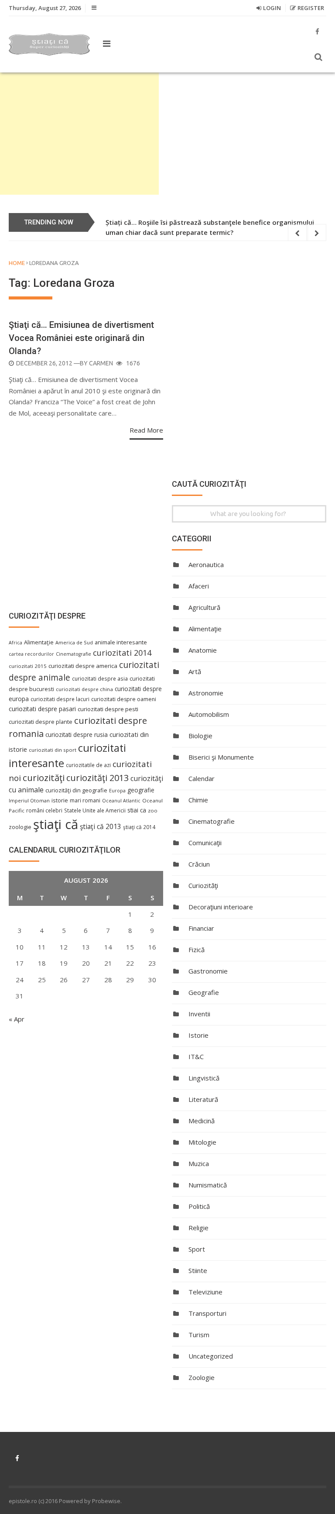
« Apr (16, 1019)
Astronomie (205, 692)
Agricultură (204, 607)
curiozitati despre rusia (76, 734)
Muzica (198, 1163)
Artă (194, 671)
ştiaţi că (55, 824)
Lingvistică (203, 1078)
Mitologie (202, 1142)
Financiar (201, 928)
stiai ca (136, 810)
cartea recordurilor (31, 654)
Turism (198, 1334)
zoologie (20, 827)
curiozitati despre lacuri (60, 698)
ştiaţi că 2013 (100, 826)
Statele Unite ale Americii (95, 810)
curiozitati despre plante (40, 722)
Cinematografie (211, 821)
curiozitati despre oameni (123, 699)
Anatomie (202, 650)
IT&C (196, 1056)
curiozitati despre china (84, 689)
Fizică (196, 949)
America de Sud (74, 642)
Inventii (199, 1013)
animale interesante (121, 642)
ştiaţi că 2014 (139, 826)
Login (272, 8)
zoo (152, 810)
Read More (146, 430)
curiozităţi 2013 (97, 778)
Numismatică (207, 1184)
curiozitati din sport (52, 750)
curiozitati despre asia (100, 678)
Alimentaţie (205, 628)
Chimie (198, 799)
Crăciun (199, 864)
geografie (140, 790)
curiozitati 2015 (28, 666)
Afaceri (198, 586)
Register (310, 8)
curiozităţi (44, 777)
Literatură (203, 1099)
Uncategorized (210, 1356)
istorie (59, 800)
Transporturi (207, 1313)
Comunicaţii (205, 842)
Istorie (198, 1035)
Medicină (201, 1120)
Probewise (106, 1501)
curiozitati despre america (82, 666)
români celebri (44, 810)
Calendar (201, 778)
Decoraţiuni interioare (220, 906)
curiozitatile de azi (88, 764)
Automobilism (208, 714)
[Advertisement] (79, 133)
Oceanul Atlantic (121, 801)
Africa (15, 643)
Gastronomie (208, 971)
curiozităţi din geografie (76, 790)
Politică (199, 1206)
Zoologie (201, 1377)
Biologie (200, 735)
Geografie (203, 992)
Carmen (101, 363)
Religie (198, 1227)
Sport (196, 1249)
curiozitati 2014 (122, 652)
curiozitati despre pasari (42, 709)
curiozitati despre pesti (108, 709)
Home (17, 263)
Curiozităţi (203, 885)
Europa (117, 791)
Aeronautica (206, 564)
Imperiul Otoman (29, 800)
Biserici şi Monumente (221, 757)
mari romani (85, 800)
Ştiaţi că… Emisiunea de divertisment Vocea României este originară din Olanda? (81, 338)
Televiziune (205, 1291)
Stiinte (197, 1270)
